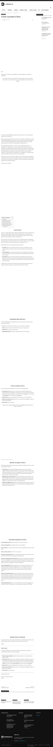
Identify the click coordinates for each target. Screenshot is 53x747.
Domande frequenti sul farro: (7, 224)
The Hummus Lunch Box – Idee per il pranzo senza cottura (28, 716)
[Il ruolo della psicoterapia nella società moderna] (38, 18)
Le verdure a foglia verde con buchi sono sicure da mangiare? (29, 726)
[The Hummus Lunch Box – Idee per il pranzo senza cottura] (21, 716)
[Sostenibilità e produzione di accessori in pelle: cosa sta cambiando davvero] (38, 34)
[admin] (1, 19)
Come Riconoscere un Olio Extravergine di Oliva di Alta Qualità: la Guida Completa (17, 702)
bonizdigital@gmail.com (22, 740)
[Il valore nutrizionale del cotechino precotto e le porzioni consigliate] (29, 697)
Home (2, 12)
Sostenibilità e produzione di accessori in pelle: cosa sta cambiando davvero (46, 34)
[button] (50, 7)
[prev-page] (1, 706)
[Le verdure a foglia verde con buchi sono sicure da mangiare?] (21, 726)
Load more (43, 38)
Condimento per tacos (5, 687)
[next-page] (3, 706)
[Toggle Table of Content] (11, 218)
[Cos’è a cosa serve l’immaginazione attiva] (38, 23)
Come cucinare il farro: (6, 221)
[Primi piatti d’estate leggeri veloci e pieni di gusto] (6, 697)
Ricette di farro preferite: (7, 225)
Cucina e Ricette (9, 12)
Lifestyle (5, 12)
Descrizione (5, 226)
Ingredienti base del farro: (6, 220)
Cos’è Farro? (4, 219)
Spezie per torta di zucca (30, 687)
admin (4, 19)
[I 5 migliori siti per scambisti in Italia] (21, 721)
